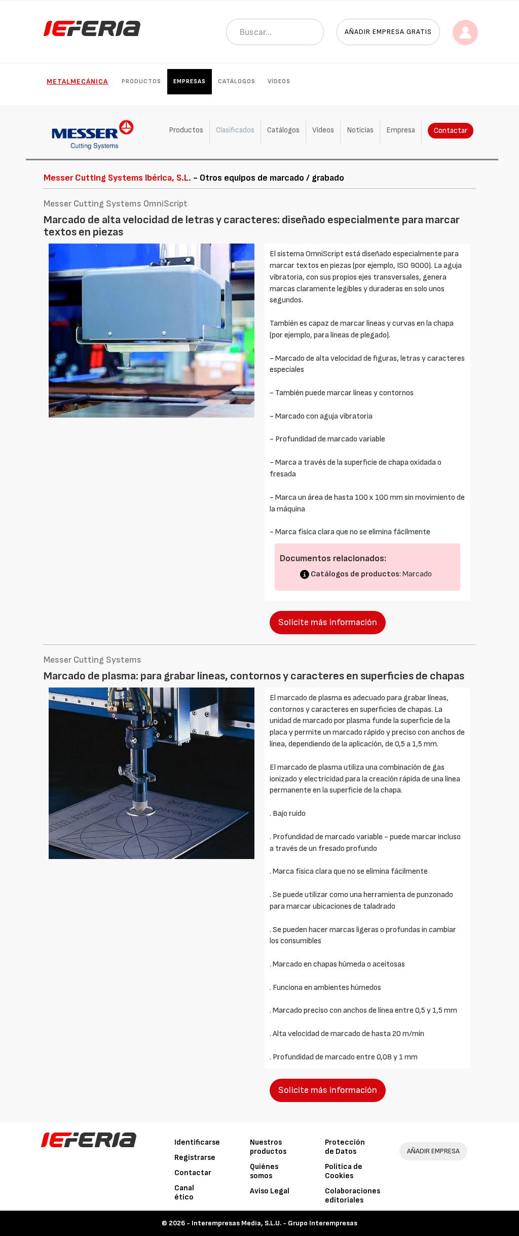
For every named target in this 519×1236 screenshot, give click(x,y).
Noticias (360, 130)
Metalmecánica (77, 81)
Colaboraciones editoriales (352, 1195)
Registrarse (194, 1157)
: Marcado (371, 574)
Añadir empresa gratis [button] (388, 31)
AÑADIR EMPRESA (433, 1151)
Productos (141, 81)
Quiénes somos (264, 1171)
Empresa (400, 130)
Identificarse (197, 1142)
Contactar (450, 130)
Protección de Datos (345, 1147)
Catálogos (236, 81)
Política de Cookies (343, 1171)
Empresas (189, 81)
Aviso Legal (269, 1191)
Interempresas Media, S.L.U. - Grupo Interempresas (274, 1223)
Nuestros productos (268, 1147)
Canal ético (184, 1192)
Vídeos (279, 81)
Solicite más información (327, 622)
